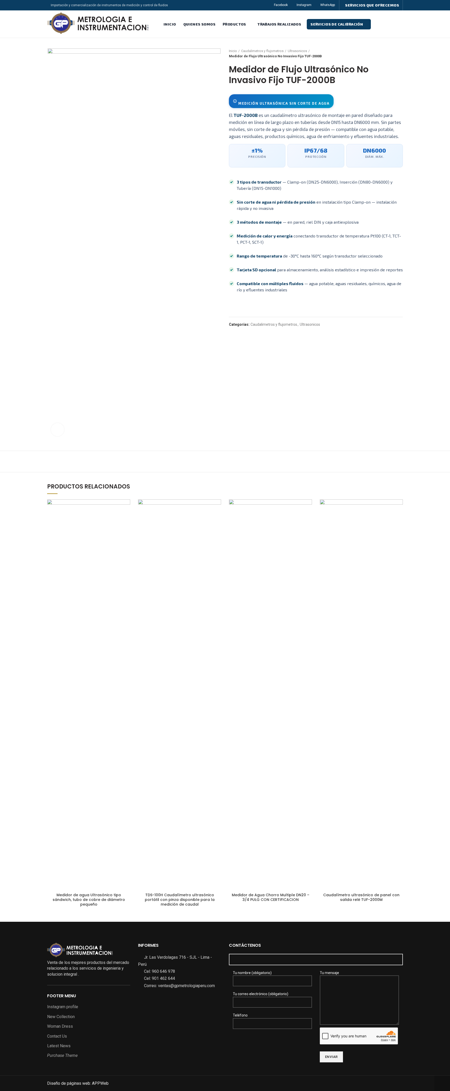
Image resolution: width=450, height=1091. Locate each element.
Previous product (389, 53)
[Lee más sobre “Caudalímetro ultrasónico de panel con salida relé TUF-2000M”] (398, 508)
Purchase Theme (62, 1055)
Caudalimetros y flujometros (262, 51)
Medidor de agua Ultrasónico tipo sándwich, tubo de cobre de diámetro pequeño (89, 900)
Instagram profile (62, 1006)
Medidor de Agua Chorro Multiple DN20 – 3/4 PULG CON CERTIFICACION (270, 897)
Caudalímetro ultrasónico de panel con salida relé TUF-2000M (361, 897)
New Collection (61, 1016)
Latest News (59, 1045)
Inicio (233, 51)
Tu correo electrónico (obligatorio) (260, 994)
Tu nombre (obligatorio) (252, 973)
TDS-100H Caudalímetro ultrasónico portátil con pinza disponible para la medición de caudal (180, 900)
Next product (400, 53)
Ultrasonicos (297, 51)
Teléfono (240, 1015)
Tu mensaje (329, 973)
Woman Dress (60, 1026)
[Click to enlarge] (57, 429)
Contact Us (57, 1036)
